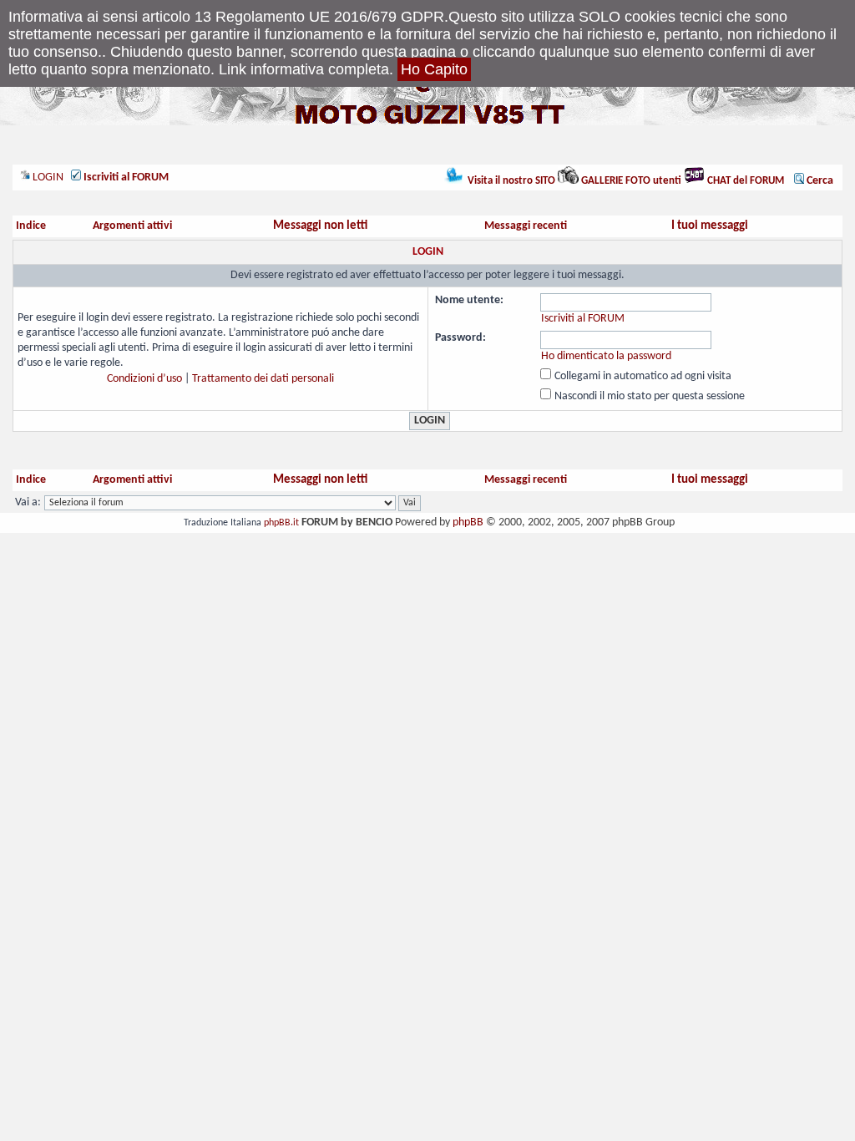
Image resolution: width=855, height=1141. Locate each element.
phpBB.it (281, 523)
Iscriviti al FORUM (583, 318)
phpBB (468, 522)
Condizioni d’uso (144, 379)
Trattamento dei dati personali (263, 379)
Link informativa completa (304, 69)
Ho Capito (434, 69)
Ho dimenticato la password (606, 356)
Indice (31, 226)
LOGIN (46, 177)
